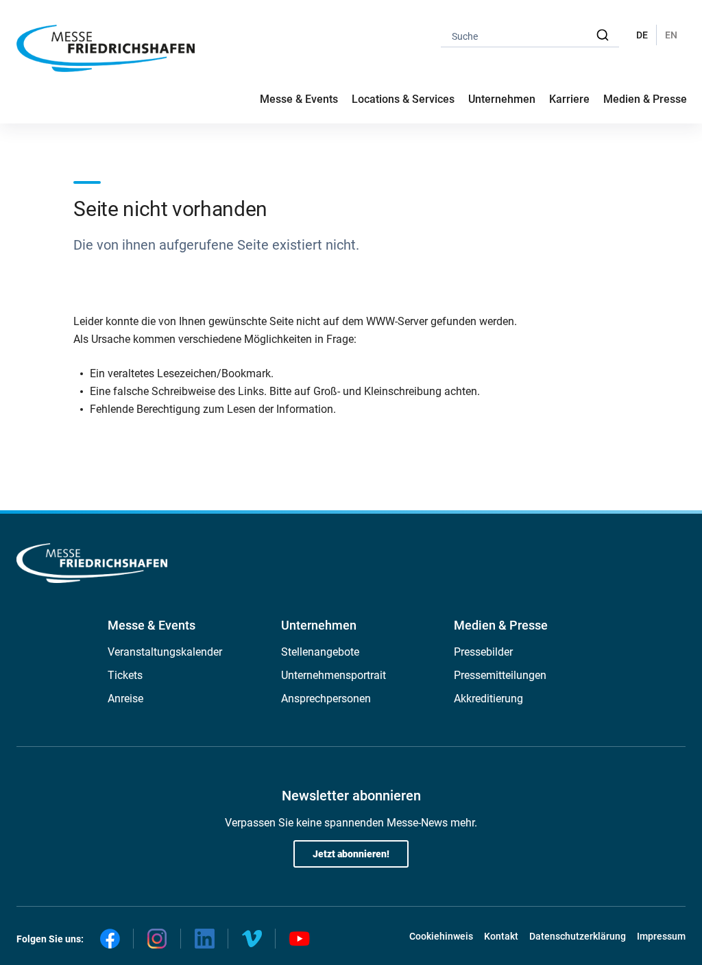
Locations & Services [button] (403, 99)
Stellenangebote (320, 651)
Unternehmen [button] (501, 99)
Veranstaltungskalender (165, 651)
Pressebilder (483, 651)
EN (671, 34)
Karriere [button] (569, 99)
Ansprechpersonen (326, 698)
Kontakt (501, 936)
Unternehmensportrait (333, 675)
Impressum (661, 936)
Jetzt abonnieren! (351, 853)
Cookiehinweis (441, 936)
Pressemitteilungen (500, 675)
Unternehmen (318, 625)
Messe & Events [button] (299, 99)
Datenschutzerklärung (577, 936)
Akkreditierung (488, 698)
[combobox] (530, 35)
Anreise (125, 698)
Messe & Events (151, 625)
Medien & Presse (645, 99)
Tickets (125, 675)
